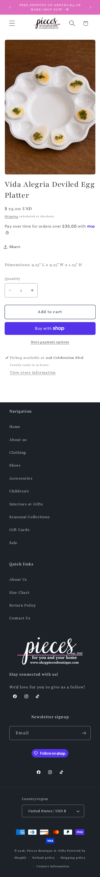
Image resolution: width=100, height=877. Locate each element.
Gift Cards (19, 529)
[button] (12, 23)
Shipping (11, 216)
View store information (33, 372)
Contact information (53, 866)
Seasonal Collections (29, 517)
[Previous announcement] (10, 7)
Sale (13, 542)
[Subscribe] (83, 733)
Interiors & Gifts (26, 504)
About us (18, 439)
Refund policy (43, 858)
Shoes (15, 465)
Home (14, 426)
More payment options (50, 342)
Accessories (21, 478)
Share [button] (15, 246)
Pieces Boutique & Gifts (46, 851)
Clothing (17, 452)
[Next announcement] (90, 7)
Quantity (12, 278)
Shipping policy (73, 858)
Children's (19, 491)
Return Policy (22, 605)
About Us (18, 579)
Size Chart (19, 592)
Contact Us (19, 618)
